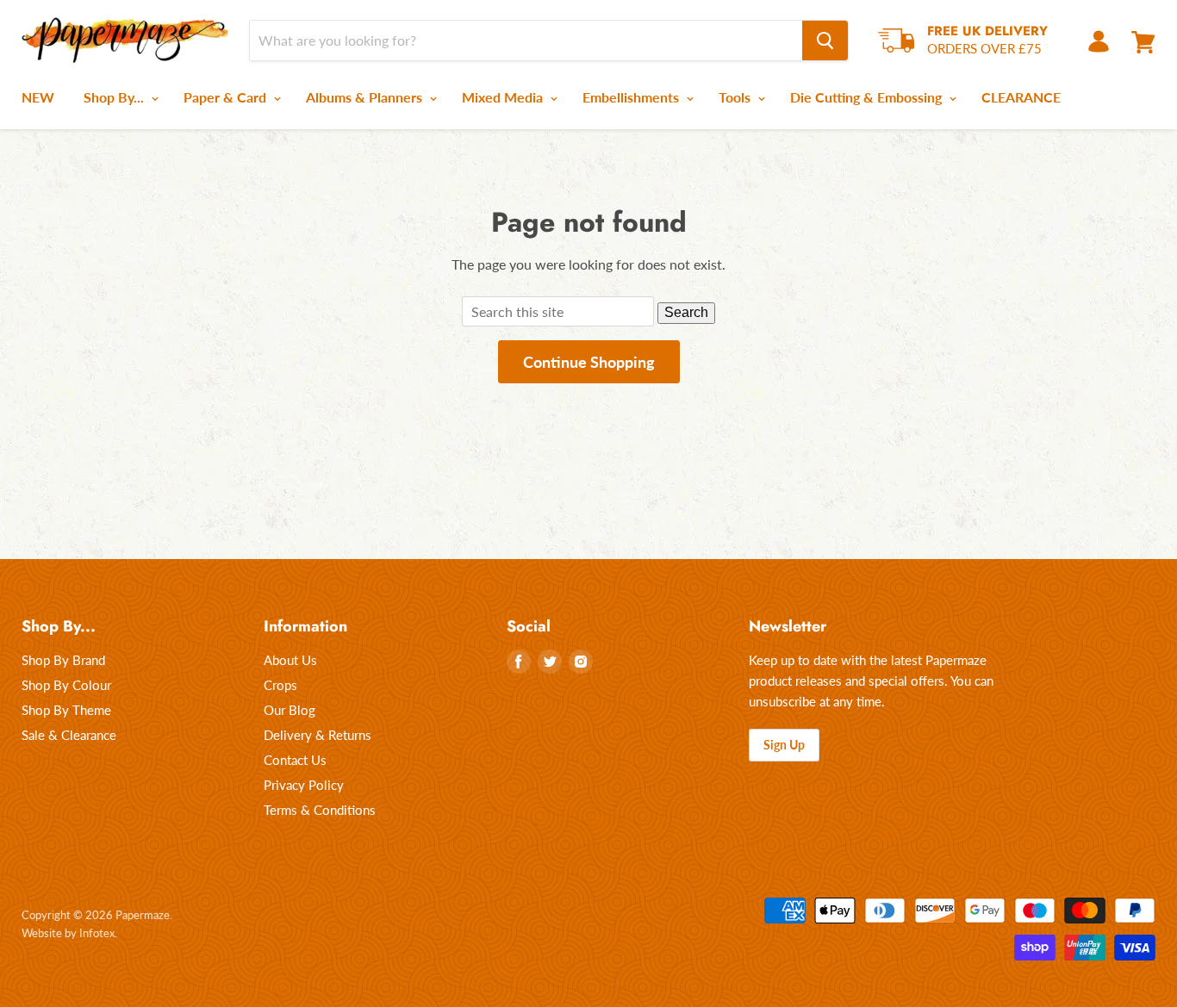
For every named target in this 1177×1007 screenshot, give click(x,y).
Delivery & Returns (317, 735)
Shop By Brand (63, 660)
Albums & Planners (366, 97)
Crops (280, 685)
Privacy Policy (304, 785)
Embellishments (632, 97)
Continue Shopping (589, 361)
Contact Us (295, 760)
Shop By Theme (66, 710)
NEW (38, 97)
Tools (736, 97)
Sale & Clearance (69, 735)
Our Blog (289, 710)
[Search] (825, 40)
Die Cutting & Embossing (867, 97)
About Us (290, 660)
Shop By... (115, 97)
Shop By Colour (66, 685)
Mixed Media (504, 97)
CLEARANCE (1021, 97)
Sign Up (784, 744)
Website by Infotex (68, 933)
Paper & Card (227, 97)
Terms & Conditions (320, 809)
